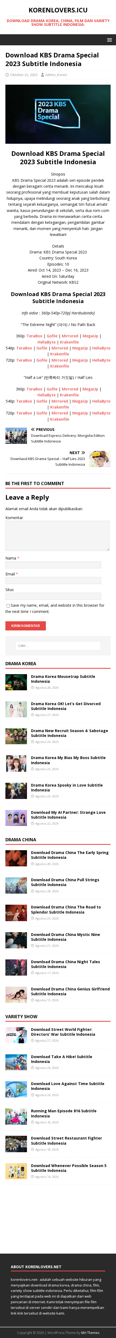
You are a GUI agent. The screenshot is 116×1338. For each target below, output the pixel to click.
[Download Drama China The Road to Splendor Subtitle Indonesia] (16, 917)
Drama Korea (20, 664)
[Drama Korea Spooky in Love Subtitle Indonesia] (16, 795)
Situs (9, 589)
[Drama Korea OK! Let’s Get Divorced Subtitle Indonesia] (16, 713)
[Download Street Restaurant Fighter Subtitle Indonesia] (16, 1148)
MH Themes (90, 1332)
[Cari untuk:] (58, 645)
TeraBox (34, 335)
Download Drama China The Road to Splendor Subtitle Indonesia (66, 909)
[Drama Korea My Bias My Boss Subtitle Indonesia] (16, 768)
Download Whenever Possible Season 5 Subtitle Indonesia (69, 1168)
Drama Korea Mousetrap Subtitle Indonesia (63, 679)
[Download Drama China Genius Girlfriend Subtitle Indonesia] (16, 999)
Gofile (52, 335)
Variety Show (21, 1017)
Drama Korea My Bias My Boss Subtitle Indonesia (68, 760)
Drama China (20, 840)
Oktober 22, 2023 (23, 74)
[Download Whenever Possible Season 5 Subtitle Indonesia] (16, 1176)
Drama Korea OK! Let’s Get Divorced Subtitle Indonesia (66, 706)
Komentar (14, 517)
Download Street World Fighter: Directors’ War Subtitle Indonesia (63, 1032)
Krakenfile (69, 342)
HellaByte (47, 342)
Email (10, 574)
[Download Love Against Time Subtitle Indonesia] (16, 1094)
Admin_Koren (56, 74)
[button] (109, 39)
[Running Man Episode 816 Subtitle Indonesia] (16, 1121)
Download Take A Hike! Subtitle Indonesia (61, 1059)
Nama (11, 558)
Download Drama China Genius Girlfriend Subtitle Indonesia (70, 991)
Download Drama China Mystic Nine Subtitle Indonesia (65, 937)
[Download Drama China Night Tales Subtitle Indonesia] (16, 972)
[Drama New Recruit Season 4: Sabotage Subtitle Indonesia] (16, 741)
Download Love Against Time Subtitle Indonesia (67, 1086)
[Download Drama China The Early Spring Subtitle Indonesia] (16, 863)
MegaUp (90, 335)
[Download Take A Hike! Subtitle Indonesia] (16, 1067)
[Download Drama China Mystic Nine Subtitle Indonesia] (16, 945)
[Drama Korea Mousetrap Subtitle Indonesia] (16, 686)
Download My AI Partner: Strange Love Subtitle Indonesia (68, 815)
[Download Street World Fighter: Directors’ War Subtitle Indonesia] (16, 1039)
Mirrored (70, 335)
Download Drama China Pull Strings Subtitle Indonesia (65, 882)
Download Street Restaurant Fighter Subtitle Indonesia (66, 1140)
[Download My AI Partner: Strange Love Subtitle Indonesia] (16, 822)
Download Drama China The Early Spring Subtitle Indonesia (70, 855)
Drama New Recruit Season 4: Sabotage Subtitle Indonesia (69, 733)
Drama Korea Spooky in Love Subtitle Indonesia (67, 787)
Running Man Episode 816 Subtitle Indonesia (64, 1113)
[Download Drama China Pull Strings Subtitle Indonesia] (16, 890)
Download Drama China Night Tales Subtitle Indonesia (65, 964)
